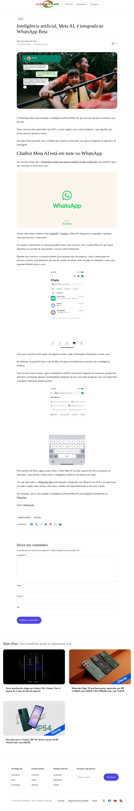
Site (18, 607)
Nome (20, 585)
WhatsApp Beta (45, 482)
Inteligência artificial (24, 517)
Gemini (64, 233)
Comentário (22, 555)
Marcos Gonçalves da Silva (27, 41)
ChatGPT (54, 233)
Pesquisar (111, 777)
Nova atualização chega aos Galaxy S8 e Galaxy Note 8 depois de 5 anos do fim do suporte (33, 689)
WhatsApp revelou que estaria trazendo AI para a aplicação (69, 162)
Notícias (20, 19)
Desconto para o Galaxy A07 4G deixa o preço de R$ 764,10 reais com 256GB (32, 741)
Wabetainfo (28, 505)
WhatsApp (22, 497)
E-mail (20, 596)
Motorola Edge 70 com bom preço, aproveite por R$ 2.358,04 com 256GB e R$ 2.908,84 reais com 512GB (98, 689)
